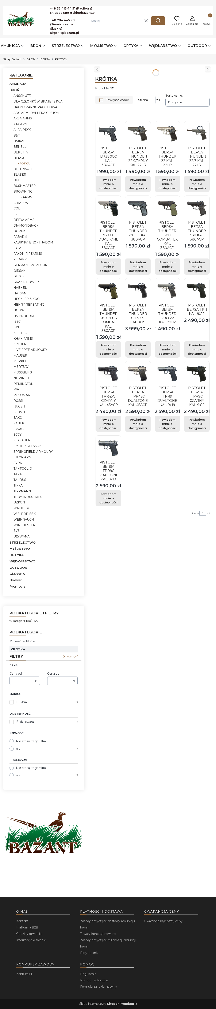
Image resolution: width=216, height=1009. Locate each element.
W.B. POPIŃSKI (25, 514)
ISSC (17, 321)
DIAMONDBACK (26, 225)
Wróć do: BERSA (25, 641)
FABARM (20, 237)
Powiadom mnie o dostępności (108, 184)
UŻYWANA (22, 536)
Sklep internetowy (106, 1004)
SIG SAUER (22, 440)
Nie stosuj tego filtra (31, 741)
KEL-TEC (20, 333)
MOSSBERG (23, 372)
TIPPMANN (22, 491)
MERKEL (20, 361)
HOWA (19, 310)
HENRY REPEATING (29, 304)
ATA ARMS (22, 124)
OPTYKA (16, 555)
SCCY (18, 434)
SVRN (18, 463)
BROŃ (31, 59)
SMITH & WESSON (28, 446)
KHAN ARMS (23, 338)
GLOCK (19, 276)
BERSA (45, 59)
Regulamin (88, 974)
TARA (18, 474)
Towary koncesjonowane (98, 934)
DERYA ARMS (24, 220)
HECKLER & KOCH (28, 299)
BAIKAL (19, 141)
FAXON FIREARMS (28, 254)
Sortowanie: (174, 95)
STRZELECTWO (22, 542)
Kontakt (22, 921)
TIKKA (18, 485)
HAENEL (20, 288)
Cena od (15, 673)
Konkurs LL (24, 974)
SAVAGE (20, 429)
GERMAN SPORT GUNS (31, 265)
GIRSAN (20, 271)
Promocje (17, 586)
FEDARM (20, 259)
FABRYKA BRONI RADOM (33, 242)
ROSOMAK (22, 395)
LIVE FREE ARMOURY (30, 350)
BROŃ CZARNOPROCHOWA (35, 107)
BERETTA (21, 152)
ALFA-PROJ (22, 130)
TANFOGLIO (23, 468)
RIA (16, 389)
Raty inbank (89, 953)
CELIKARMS (23, 197)
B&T (17, 135)
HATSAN (20, 293)
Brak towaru (25, 722)
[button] (158, 20)
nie (18, 749)
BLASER (20, 174)
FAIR (17, 248)
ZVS (17, 531)
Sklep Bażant (12, 59)
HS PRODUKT (24, 316)
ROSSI (18, 401)
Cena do (53, 673)
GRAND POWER (26, 282)
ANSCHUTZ (22, 96)
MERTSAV (21, 367)
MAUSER (20, 355)
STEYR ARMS (24, 457)
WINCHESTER (24, 525)
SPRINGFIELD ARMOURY (33, 452)
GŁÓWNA (17, 574)
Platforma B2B (27, 927)
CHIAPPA (21, 203)
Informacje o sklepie (31, 940)
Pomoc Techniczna (94, 980)
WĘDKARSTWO (22, 561)
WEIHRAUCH (24, 519)
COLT (18, 208)
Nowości (16, 580)
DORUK (19, 231)
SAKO (18, 418)
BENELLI (20, 147)
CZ (16, 214)
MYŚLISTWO (19, 549)
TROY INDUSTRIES (28, 497)
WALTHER (21, 508)
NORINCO (21, 378)
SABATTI (20, 412)
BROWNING (23, 191)
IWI (16, 327)
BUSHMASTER (25, 186)
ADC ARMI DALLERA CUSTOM (37, 113)
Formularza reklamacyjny (98, 986)
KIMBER (20, 344)
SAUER (19, 423)
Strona (143, 100)
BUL (17, 180)
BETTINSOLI (23, 169)
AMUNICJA (17, 84)
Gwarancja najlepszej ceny (163, 921)
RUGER (19, 406)
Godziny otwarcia (29, 934)
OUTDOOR (18, 568)
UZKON (19, 502)
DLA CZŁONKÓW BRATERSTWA (38, 101)
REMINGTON (24, 384)
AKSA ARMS (23, 118)
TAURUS (20, 480)
